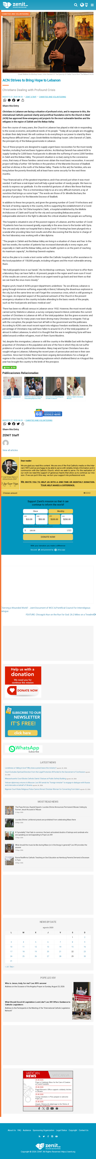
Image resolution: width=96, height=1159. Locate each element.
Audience (27, 1130)
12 (36, 947)
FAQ (19, 1130)
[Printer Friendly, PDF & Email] (9, 367)
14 (60, 947)
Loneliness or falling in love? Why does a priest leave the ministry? (30, 768)
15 (73, 947)
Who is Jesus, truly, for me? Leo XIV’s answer (25, 983)
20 (48, 952)
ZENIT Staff (31, 97)
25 (23, 956)
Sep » (12, 967)
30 (85, 956)
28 (60, 956)
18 (23, 952)
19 (36, 952)
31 (11, 961)
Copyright (73, 1130)
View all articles (10, 450)
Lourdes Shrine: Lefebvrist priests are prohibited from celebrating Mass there (45, 820)
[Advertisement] (48, 587)
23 (85, 952)
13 (48, 947)
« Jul (7, 967)
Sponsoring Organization (43, 1130)
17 (11, 952)
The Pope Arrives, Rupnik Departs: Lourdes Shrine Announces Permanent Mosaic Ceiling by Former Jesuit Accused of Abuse (51, 808)
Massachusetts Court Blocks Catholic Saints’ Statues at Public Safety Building (35, 779)
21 (60, 952)
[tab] (35, 1074)
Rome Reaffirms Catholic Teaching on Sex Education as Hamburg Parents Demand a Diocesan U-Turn (52, 859)
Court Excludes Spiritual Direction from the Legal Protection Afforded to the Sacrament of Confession (45, 772)
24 (11, 956)
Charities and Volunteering (15, 14)
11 (23, 947)
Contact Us (83, 1130)
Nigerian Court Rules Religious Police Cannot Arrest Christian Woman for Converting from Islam (42, 789)
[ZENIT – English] (27, 5)
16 (85, 947)
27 (48, 956)
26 (36, 956)
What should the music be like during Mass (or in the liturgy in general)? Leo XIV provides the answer (51, 846)
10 (11, 947)
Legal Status (61, 1130)
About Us (12, 1130)
